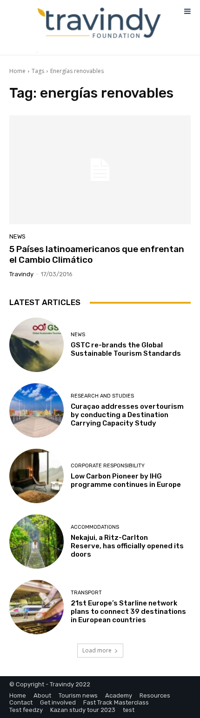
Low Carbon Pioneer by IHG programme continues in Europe (126, 480)
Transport (86, 592)
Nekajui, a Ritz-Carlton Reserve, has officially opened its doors (127, 545)
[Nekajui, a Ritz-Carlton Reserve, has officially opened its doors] (36, 541)
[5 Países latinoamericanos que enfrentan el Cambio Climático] (100, 169)
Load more (97, 650)
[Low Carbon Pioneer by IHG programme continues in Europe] (36, 476)
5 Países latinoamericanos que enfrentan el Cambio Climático (96, 254)
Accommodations (95, 527)
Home (17, 71)
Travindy (21, 274)
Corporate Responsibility (108, 465)
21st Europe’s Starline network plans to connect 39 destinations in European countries (128, 611)
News (17, 236)
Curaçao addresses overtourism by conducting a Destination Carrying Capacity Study (127, 414)
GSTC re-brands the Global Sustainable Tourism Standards (126, 349)
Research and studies (102, 396)
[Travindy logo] (99, 23)
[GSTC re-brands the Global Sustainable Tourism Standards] (36, 345)
